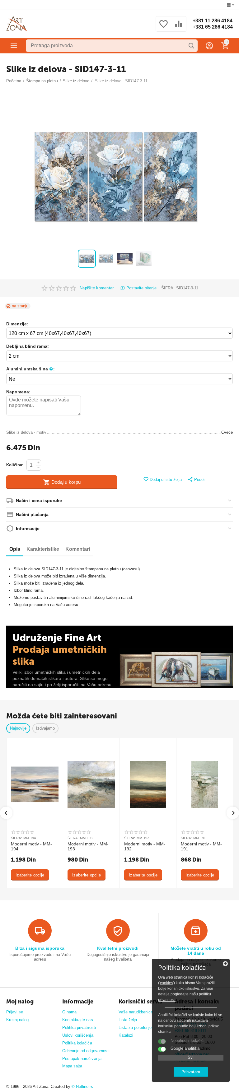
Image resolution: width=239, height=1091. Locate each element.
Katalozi (126, 1035)
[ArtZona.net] (16, 23)
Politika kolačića (77, 1043)
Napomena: (18, 391)
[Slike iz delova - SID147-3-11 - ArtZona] (115, 177)
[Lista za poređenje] (179, 27)
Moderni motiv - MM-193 (88, 846)
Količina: (14, 465)
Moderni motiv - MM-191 (201, 846)
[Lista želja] (163, 27)
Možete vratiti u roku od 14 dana (196, 951)
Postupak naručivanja (81, 1058)
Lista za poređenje (135, 1027)
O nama (69, 1012)
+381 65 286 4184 (213, 26)
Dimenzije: (17, 323)
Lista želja (128, 1019)
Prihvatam (190, 1072)
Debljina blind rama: (27, 346)
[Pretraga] (191, 45)
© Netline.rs (82, 1086)
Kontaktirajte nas (77, 1019)
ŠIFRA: (168, 288)
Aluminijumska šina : (30, 368)
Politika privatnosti (79, 1027)
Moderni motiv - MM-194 (31, 846)
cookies (166, 983)
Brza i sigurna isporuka (39, 948)
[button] (196, 479)
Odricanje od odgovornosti (85, 1050)
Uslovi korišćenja (77, 1035)
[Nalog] (209, 45)
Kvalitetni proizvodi (117, 948)
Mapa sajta (72, 1066)
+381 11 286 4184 (212, 20)
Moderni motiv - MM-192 (144, 846)
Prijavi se (14, 1012)
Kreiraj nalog (17, 1019)
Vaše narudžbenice (136, 1012)
